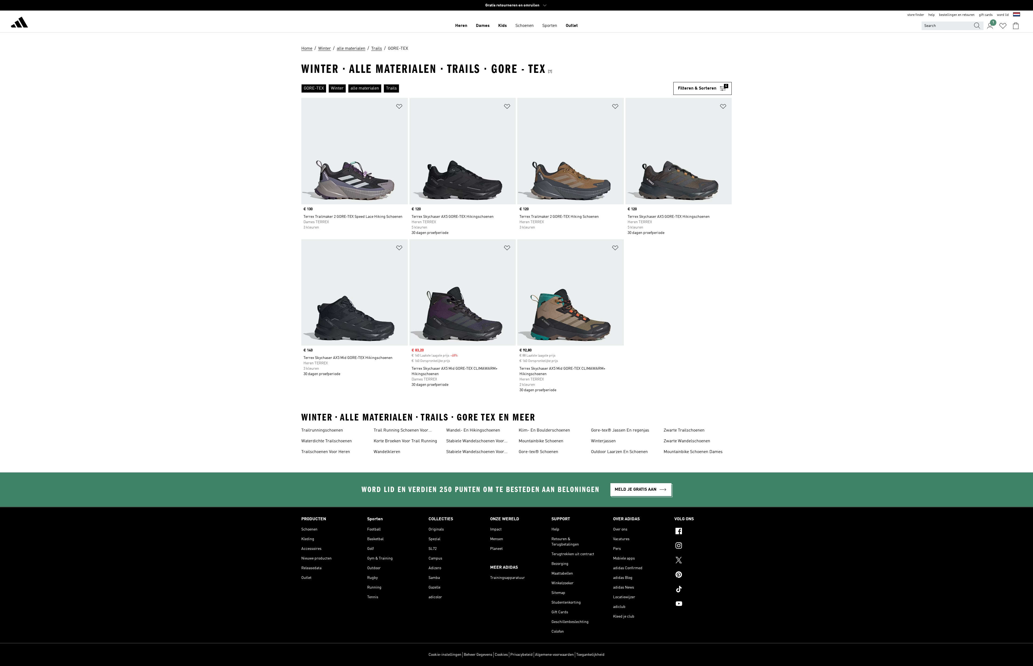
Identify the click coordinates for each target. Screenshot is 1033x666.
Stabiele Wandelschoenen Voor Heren (475, 441)
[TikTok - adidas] (703, 590)
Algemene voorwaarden (554, 655)
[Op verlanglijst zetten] (399, 107)
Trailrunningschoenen (322, 430)
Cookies (501, 655)
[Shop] (19, 23)
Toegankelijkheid (590, 655)
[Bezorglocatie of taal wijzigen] (1016, 15)
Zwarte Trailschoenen (684, 430)
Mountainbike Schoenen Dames (693, 452)
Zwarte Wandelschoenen (687, 441)
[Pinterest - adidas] (703, 575)
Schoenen (524, 26)
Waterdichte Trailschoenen (326, 441)
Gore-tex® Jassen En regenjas (620, 430)
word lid (1003, 15)
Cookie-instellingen (445, 655)
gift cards (986, 15)
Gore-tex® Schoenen (538, 452)
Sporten (549, 26)
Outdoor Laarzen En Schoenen (619, 452)
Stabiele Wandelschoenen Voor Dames (475, 452)
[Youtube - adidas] (703, 604)
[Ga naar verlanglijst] (1002, 25)
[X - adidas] (703, 561)
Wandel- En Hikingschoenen (473, 430)
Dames (483, 26)
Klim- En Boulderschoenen (544, 430)
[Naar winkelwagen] (1015, 25)
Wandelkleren (387, 452)
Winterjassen (603, 441)
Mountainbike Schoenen (541, 441)
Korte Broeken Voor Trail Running (405, 441)
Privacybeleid (521, 655)
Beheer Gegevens (478, 655)
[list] (487, 88)
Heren (461, 26)
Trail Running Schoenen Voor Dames (401, 431)
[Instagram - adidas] (703, 546)
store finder (915, 15)
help (931, 15)
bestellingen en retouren (957, 15)
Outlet (572, 26)
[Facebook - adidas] (703, 532)
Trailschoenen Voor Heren (325, 452)
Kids (502, 26)
